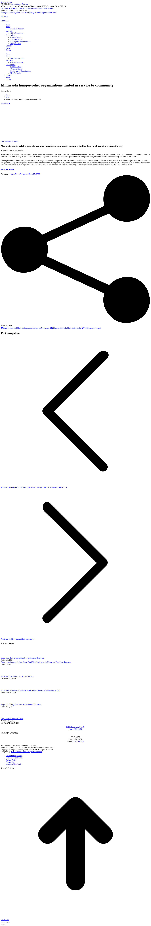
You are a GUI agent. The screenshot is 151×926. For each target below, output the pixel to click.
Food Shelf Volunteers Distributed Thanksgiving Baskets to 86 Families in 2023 (30, 690)
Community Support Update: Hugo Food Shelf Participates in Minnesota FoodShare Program (36, 662)
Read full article (7, 169)
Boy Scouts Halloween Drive (12, 719)
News (3, 141)
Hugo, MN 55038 (75, 729)
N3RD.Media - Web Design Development (26, 752)
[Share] (4, 922)
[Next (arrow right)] (4, 924)
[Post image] (7, 656)
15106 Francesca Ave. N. (75, 727)
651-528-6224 (78, 741)
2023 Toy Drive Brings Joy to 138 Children (17, 676)
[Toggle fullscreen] (7, 922)
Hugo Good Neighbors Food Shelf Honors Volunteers (21, 705)
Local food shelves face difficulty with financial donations (22, 658)
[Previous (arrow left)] (2, 924)
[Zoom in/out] (9, 922)
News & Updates (11, 141)
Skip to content (6, 2)
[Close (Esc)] (2, 922)
